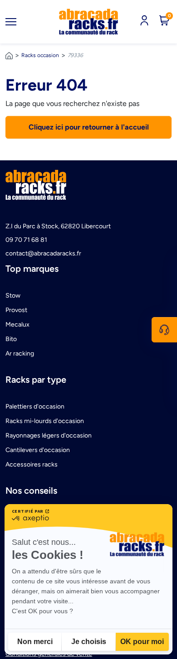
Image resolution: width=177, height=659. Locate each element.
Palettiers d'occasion (34, 406)
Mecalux (17, 324)
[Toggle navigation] (10, 21)
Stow (12, 295)
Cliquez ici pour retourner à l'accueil (89, 127)
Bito (11, 339)
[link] (88, 22)
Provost (16, 310)
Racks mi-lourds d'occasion (44, 421)
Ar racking (19, 353)
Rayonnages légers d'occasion (48, 435)
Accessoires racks (31, 464)
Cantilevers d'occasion (37, 450)
